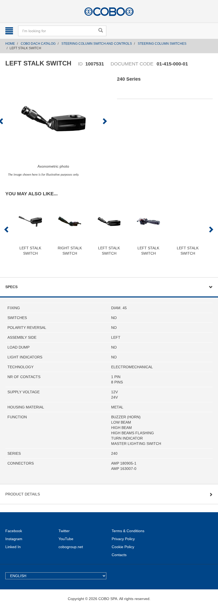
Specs (11, 287)
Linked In (13, 547)
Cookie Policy (123, 547)
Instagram (13, 539)
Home (10, 44)
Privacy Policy (123, 539)
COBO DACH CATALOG (38, 44)
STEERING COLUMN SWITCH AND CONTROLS (96, 44)
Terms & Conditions (128, 531)
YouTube (65, 539)
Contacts (119, 555)
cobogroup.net (70, 547)
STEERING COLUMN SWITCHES (162, 44)
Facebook (13, 531)
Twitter (64, 531)
